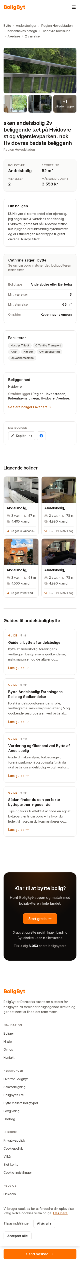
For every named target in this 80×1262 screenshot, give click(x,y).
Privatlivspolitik (14, 1140)
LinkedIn (10, 1194)
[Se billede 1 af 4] (40, 70)
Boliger (9, 1033)
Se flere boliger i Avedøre (28, 407)
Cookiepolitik (13, 1148)
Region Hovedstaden (57, 25)
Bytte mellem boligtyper (21, 1103)
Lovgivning (12, 1111)
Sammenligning (15, 1087)
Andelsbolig (20, 170)
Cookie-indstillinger (18, 1172)
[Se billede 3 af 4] (40, 104)
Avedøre (14, 36)
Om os (8, 1049)
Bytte (7, 25)
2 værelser (33, 36)
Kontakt (9, 1057)
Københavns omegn (22, 31)
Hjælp (8, 1041)
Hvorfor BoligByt (16, 1079)
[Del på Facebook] (41, 435)
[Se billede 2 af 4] (15, 104)
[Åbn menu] (73, 7)
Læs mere (60, 1213)
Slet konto (11, 1164)
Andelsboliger (26, 25)
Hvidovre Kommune (56, 31)
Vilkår (8, 1156)
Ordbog (9, 1119)
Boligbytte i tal (14, 1095)
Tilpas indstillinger (17, 1223)
